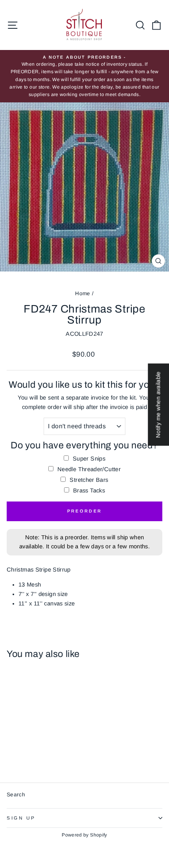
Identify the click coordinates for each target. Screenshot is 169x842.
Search (16, 795)
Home (82, 293)
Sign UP (21, 817)
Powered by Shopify (84, 835)
